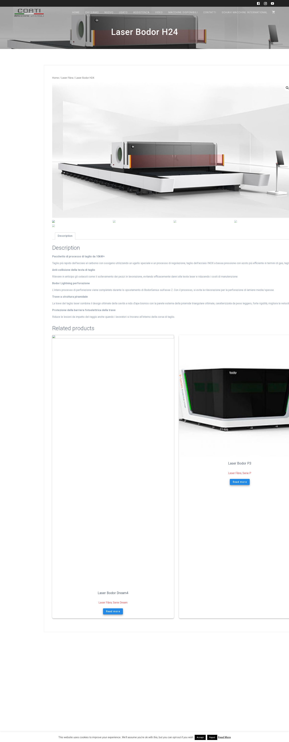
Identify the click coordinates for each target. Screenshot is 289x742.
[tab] (65, 235)
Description (65, 235)
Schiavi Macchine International (244, 12)
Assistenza (141, 12)
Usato (123, 12)
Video (159, 12)
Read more (113, 611)
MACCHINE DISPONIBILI (183, 12)
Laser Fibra (67, 77)
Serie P (247, 473)
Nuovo (109, 12)
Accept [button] (200, 737)
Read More (224, 737)
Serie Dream (120, 602)
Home (76, 12)
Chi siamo (92, 12)
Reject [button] (212, 737)
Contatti (209, 12)
